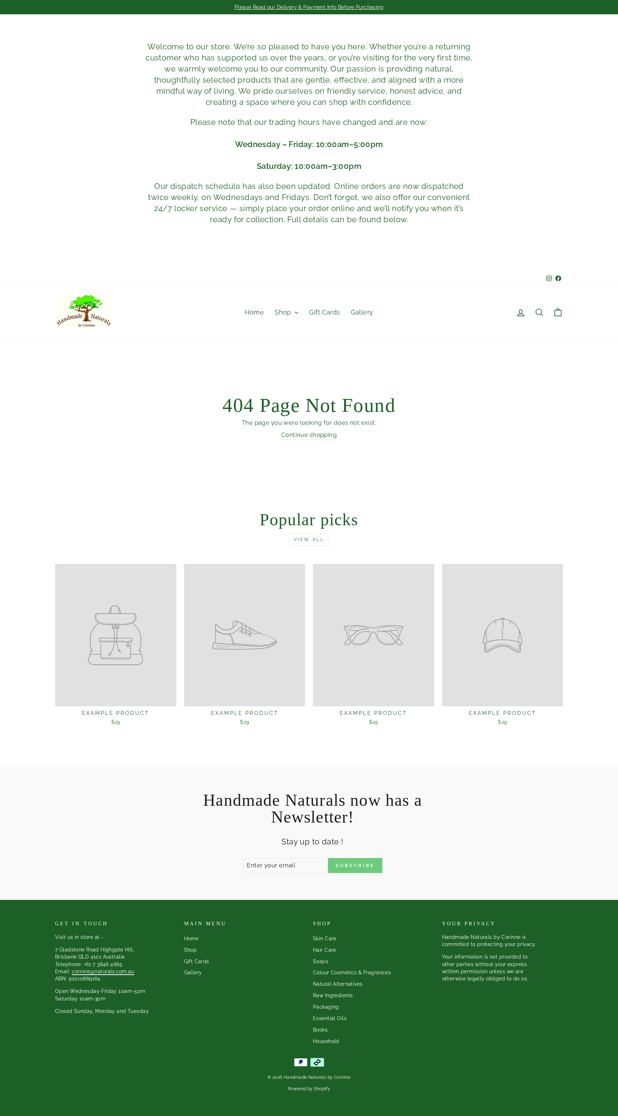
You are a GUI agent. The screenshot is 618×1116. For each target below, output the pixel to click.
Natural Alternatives (338, 984)
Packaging (326, 1007)
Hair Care (324, 950)
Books (320, 1030)
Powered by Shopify (309, 1088)
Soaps (320, 961)
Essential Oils (330, 1018)
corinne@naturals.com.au (103, 971)
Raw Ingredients (333, 995)
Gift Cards (324, 312)
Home (254, 312)
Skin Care (325, 938)
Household (326, 1041)
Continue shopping (309, 434)
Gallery (362, 312)
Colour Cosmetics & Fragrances (352, 972)
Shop (284, 312)
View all (309, 539)
